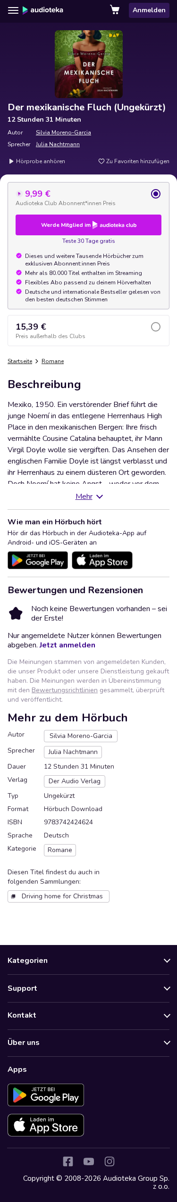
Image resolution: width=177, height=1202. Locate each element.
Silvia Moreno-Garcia (63, 132)
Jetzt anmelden (67, 645)
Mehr (84, 496)
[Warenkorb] (115, 10)
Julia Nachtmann (58, 144)
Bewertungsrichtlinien (65, 690)
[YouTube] (88, 1161)
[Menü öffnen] (13, 10)
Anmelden (149, 10)
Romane (53, 361)
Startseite (20, 361)
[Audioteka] (43, 10)
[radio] (88, 197)
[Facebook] (68, 1161)
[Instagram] (109, 1161)
